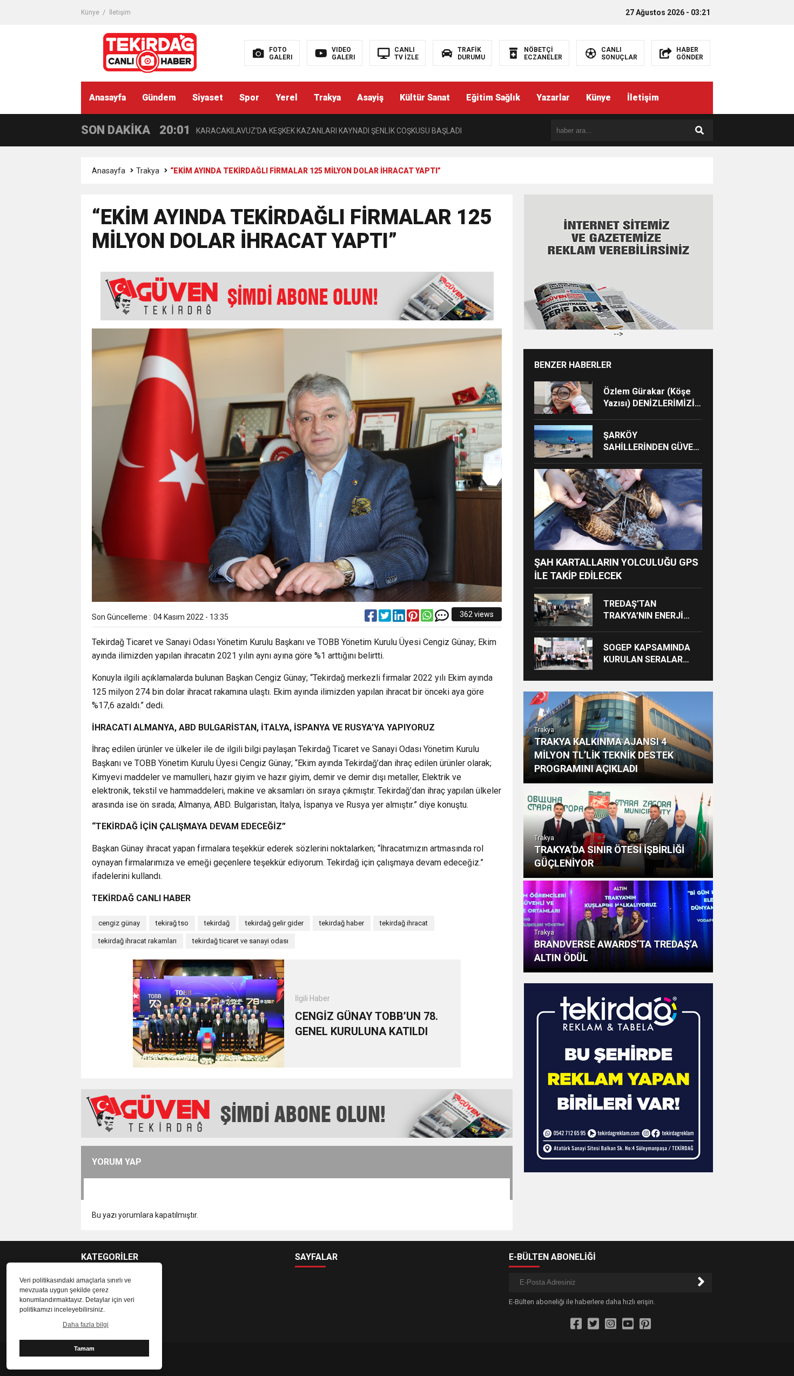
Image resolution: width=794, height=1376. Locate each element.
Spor (249, 97)
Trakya (327, 97)
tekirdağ (217, 923)
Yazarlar (553, 97)
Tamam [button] (84, 1348)
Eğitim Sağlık (493, 97)
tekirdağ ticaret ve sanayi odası (240, 941)
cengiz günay (119, 923)
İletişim (120, 12)
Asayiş (370, 97)
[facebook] (372, 618)
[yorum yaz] (442, 618)
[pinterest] (414, 618)
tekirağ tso (172, 923)
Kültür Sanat (425, 97)
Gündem (159, 97)
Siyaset (207, 97)
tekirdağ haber (341, 923)
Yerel (286, 97)
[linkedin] (400, 618)
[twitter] (386, 618)
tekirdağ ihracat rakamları (137, 941)
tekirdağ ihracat (404, 923)
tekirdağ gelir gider (274, 923)
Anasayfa (107, 97)
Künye (90, 12)
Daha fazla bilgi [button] (86, 1324)
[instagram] (610, 1324)
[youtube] (628, 1324)
